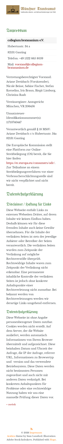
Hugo (53, 439)
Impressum (36, 432)
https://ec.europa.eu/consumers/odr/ (30, 163)
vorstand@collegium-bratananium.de (25, 66)
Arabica (11, 436)
